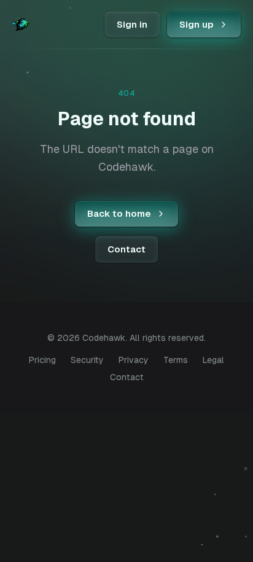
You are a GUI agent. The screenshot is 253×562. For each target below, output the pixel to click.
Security (87, 360)
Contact (127, 377)
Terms (175, 360)
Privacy (134, 360)
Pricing (42, 360)
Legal (213, 360)
